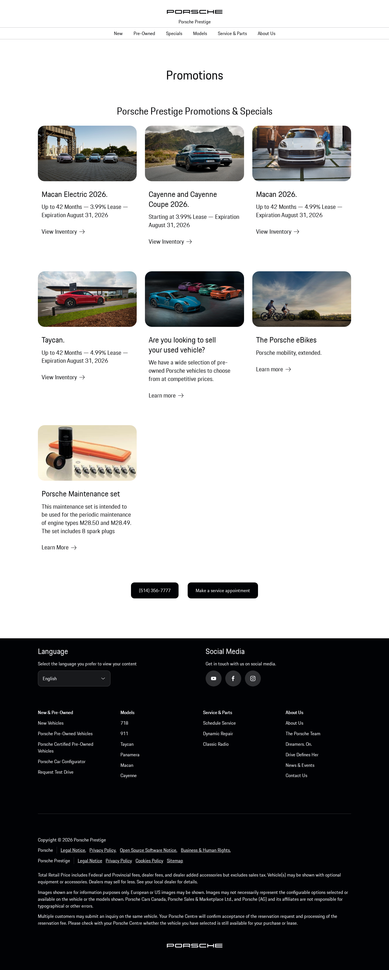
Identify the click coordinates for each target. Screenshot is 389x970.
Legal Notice (90, 860)
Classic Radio (216, 744)
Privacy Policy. (102, 850)
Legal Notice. (73, 850)
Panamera (130, 754)
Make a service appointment (223, 590)
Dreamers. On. (299, 744)
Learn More (55, 547)
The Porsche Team (303, 733)
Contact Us (296, 775)
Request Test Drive (55, 772)
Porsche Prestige (195, 21)
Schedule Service (219, 723)
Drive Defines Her (302, 754)
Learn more (162, 395)
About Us (294, 723)
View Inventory (59, 231)
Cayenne (128, 775)
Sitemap (175, 860)
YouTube (222, 678)
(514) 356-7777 (155, 590)
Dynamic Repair (218, 733)
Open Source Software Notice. (148, 850)
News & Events (300, 765)
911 (124, 733)
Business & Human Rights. (206, 850)
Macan (126, 765)
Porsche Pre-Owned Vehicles (65, 733)
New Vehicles (51, 723)
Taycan (127, 744)
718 (124, 723)
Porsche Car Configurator (61, 761)
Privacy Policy (119, 860)
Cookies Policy (149, 860)
